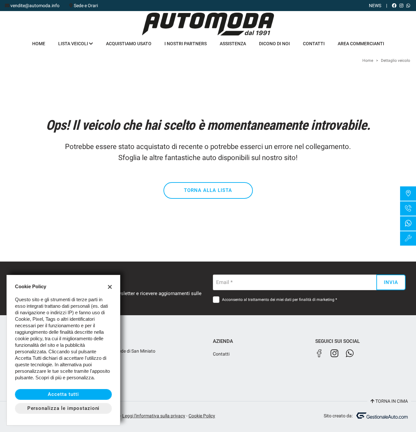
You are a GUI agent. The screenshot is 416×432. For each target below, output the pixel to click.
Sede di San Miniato (135, 351)
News (375, 5)
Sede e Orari (86, 5)
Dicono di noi (274, 43)
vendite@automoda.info (34, 5)
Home (38, 43)
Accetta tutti (63, 394)
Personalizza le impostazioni (63, 408)
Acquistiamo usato (128, 43)
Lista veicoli (73, 43)
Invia (391, 282)
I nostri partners (185, 43)
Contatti (314, 43)
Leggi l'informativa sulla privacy (153, 415)
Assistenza (233, 43)
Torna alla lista (208, 190)
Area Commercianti (361, 43)
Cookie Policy (201, 415)
